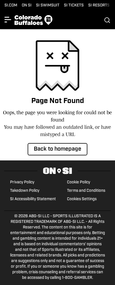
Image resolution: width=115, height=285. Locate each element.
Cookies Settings (82, 199)
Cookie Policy (78, 182)
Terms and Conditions (86, 191)
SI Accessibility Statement (33, 199)
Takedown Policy (24, 191)
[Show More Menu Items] (7, 19)
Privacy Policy (22, 182)
